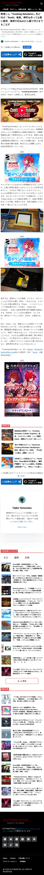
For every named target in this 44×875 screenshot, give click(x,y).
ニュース (39, 41)
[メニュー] (41, 3)
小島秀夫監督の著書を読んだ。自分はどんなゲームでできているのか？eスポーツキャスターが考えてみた (27, 757)
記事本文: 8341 (22, 527)
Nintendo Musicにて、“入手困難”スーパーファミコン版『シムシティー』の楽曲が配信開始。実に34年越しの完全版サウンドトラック (27, 590)
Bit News (27, 47)
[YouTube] (5, 839)
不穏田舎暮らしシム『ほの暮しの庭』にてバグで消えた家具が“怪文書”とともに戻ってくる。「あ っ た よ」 (27, 660)
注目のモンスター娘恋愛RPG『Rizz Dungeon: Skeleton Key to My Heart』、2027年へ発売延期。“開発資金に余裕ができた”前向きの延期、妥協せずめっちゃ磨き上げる (27, 712)
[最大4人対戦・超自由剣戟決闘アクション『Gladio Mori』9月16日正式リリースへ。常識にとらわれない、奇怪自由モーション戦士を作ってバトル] (6, 733)
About (5, 858)
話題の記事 (22, 9)
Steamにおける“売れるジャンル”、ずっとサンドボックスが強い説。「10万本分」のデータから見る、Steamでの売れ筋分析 (27, 722)
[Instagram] (16, 839)
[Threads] (28, 839)
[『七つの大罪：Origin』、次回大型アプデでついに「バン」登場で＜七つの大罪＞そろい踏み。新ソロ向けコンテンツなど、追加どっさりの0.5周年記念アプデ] (6, 745)
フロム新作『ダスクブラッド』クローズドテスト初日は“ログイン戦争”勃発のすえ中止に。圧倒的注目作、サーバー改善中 (27, 671)
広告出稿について (24, 858)
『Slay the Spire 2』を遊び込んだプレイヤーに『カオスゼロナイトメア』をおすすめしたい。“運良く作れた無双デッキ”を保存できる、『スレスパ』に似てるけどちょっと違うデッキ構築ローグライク (27, 615)
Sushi (35, 352)
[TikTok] (10, 844)
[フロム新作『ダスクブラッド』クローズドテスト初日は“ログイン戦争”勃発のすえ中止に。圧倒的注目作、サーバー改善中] (6, 803)
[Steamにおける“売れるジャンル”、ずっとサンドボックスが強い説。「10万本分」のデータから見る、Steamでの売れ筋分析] (6, 722)
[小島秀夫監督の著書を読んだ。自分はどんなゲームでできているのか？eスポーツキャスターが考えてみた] (6, 756)
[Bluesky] (10, 839)
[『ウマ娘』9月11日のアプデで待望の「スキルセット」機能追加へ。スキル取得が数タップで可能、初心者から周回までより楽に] (6, 699)
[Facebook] (5, 844)
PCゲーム (13, 9)
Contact (13, 858)
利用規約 (23, 861)
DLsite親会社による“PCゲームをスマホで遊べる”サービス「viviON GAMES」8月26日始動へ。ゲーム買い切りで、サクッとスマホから (27, 648)
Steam (30, 349)
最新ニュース (32, 9)
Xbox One (11, 352)
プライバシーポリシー (10, 861)
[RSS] (16, 844)
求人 (40, 9)
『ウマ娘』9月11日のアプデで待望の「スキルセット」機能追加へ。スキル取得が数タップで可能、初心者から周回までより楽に (27, 699)
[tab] (6, 557)
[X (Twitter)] (22, 839)
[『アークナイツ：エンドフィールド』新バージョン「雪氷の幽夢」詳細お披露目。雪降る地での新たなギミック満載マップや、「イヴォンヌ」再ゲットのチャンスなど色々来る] (6, 791)
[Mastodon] (34, 839)
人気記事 (5, 9)
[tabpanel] (22, 623)
